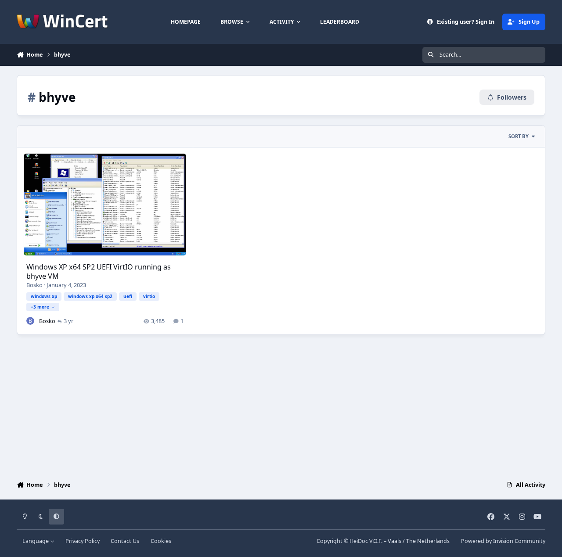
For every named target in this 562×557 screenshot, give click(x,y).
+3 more (40, 307)
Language (36, 541)
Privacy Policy (82, 541)
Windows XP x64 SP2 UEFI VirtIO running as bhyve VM (98, 271)
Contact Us (125, 541)
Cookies (161, 541)
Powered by (503, 541)
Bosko (34, 285)
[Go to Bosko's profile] (30, 321)
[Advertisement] (281, 405)
